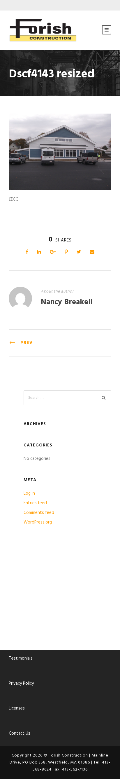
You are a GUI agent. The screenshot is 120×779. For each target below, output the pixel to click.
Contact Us (19, 733)
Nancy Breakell (67, 302)
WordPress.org (38, 522)
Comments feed (39, 512)
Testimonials (21, 658)
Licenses (17, 708)
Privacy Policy (21, 683)
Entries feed (35, 503)
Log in (29, 493)
